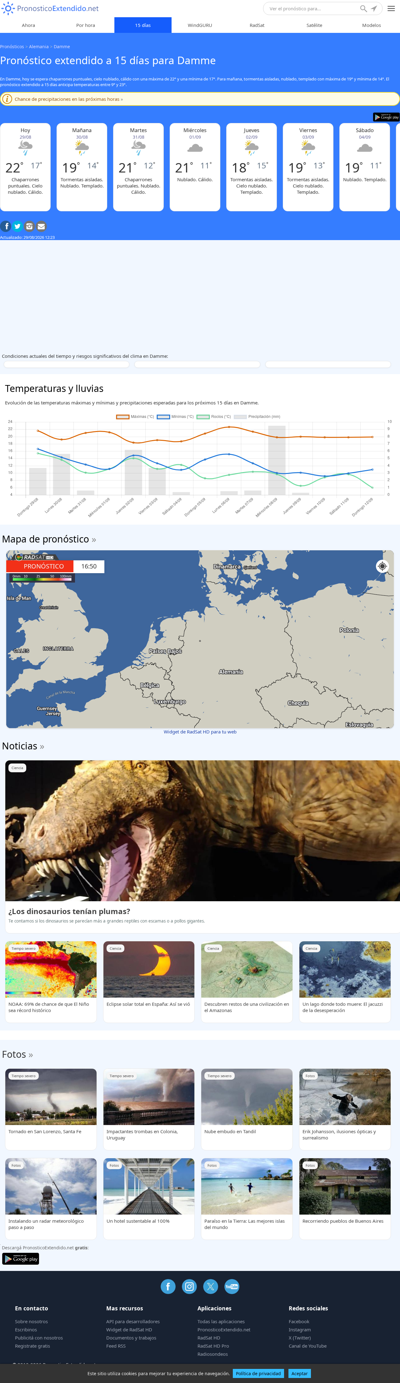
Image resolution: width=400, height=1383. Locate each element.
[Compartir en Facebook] (5, 226)
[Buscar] (364, 9)
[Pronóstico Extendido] (50, 8)
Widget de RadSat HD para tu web (200, 731)
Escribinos (26, 1329)
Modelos (371, 25)
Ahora (28, 25)
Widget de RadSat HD (129, 1329)
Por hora (85, 25)
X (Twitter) (300, 1337)
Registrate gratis (32, 1346)
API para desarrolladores (133, 1321)
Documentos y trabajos (131, 1337)
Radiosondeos (213, 1354)
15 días (143, 25)
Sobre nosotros (31, 1321)
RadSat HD (209, 1337)
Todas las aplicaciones (221, 1321)
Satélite (314, 25)
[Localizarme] (374, 9)
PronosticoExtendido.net (224, 1329)
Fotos (14, 1054)
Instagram (300, 1329)
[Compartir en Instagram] (29, 226)
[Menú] (391, 8)
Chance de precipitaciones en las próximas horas (69, 99)
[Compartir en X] (17, 226)
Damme (62, 46)
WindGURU (200, 25)
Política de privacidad (258, 1373)
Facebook (299, 1321)
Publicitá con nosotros (39, 1337)
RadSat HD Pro (213, 1346)
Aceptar (300, 1373)
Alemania (39, 46)
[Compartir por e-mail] (41, 226)
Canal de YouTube (308, 1346)
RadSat (257, 25)
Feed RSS (116, 1346)
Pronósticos (12, 46)
